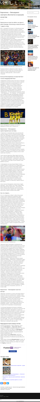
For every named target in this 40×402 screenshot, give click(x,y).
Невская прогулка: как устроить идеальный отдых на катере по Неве (33, 36)
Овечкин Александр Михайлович (19, 387)
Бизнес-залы (21, 2)
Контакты (1, 395)
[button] (1, 383)
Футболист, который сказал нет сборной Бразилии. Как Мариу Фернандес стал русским (6, 388)
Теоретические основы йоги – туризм (18, 365)
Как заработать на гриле (17, 379)
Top (0, 399)
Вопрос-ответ (29, 7)
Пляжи (32, 2)
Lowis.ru (1, 396)
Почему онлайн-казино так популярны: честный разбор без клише (33, 69)
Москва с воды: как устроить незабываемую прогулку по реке (33, 26)
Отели (27, 2)
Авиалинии (36, 7)
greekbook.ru (21, 400)
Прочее (37, 2)
